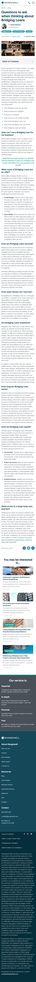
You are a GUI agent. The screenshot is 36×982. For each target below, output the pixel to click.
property (29, 31)
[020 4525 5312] (29, 3)
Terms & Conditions (8, 834)
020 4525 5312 (6, 812)
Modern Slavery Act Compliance (11, 847)
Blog (9, 8)
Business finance (7, 785)
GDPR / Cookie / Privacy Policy (11, 838)
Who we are (5, 749)
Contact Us (5, 766)
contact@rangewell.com (9, 816)
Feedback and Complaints (10, 843)
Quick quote (5, 762)
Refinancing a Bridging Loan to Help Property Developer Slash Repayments (16, 657)
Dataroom (4, 793)
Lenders (4, 802)
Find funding (5, 757)
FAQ (2, 798)
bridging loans (6, 31)
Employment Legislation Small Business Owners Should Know (16, 578)
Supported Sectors (7, 789)
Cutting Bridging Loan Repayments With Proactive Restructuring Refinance (16, 631)
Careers (4, 753)
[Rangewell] (9, 2)
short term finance (18, 31)
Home (3, 8)
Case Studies (5, 780)
